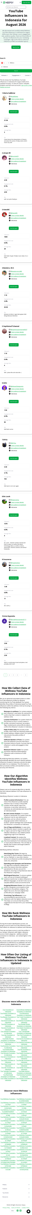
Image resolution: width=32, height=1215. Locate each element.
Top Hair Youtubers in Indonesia (8, 1068)
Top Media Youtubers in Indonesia (24, 1057)
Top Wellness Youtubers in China (8, 1103)
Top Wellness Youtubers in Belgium (24, 1143)
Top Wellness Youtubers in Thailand (8, 1147)
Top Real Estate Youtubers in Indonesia (8, 1075)
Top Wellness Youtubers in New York (24, 1147)
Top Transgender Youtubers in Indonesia (24, 1032)
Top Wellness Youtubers (8, 1099)
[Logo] (8, 2)
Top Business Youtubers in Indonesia (8, 1047)
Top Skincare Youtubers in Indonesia (8, 1054)
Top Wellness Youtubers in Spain (24, 1125)
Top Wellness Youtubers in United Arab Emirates (8, 1161)
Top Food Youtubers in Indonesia (8, 1021)
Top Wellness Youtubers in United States (24, 1100)
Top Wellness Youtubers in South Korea (24, 1118)
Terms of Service (15, 1207)
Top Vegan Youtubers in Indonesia (24, 1029)
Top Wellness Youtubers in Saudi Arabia (24, 1136)
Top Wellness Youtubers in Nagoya (24, 1165)
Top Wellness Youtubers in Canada (8, 1118)
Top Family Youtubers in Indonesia (24, 1068)
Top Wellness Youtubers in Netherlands (24, 1129)
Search (16, 70)
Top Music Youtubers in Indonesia (24, 1065)
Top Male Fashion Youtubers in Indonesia (24, 1072)
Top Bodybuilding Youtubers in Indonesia (8, 1050)
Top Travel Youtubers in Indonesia (24, 1018)
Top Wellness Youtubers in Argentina (24, 1154)
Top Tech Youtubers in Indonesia (24, 1036)
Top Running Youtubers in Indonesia (24, 1075)
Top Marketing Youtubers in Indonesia (24, 1014)
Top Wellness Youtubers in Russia (24, 1121)
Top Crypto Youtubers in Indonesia (24, 1047)
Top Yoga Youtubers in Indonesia (8, 1065)
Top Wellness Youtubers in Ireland (24, 1157)
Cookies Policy (25, 1207)
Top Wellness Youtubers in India (24, 1107)
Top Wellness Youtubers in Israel (8, 1168)
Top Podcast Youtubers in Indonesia (24, 1079)
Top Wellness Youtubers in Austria (24, 1150)
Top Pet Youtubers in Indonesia (24, 1050)
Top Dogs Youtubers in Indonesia (8, 1061)
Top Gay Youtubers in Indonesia (8, 1036)
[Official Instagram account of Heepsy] (17, 1210)
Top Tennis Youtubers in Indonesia (8, 1043)
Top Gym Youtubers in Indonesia (8, 1029)
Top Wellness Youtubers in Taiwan (8, 1139)
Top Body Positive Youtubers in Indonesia (8, 1039)
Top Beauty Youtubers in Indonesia (8, 1018)
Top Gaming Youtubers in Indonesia (24, 1043)
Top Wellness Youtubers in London (24, 1161)
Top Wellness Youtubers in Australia (8, 1125)
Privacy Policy (6, 1207)
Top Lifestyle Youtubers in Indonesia (8, 1032)
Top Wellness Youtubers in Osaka (8, 1132)
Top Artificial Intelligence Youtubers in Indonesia (24, 1010)
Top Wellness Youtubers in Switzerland (8, 1136)
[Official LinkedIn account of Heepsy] (20, 1210)
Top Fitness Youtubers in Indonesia (8, 1014)
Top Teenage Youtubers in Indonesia (8, 1072)
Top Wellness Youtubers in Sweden (8, 1143)
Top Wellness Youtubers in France (24, 1110)
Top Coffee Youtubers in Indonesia (8, 1079)
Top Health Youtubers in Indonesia (24, 1054)
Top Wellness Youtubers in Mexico (8, 1129)
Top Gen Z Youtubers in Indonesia (8, 1057)
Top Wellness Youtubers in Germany (8, 1107)
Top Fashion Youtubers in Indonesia (24, 1021)
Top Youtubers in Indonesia (8, 1010)
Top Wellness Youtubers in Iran (8, 1154)
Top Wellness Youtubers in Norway (8, 1165)
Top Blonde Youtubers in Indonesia (24, 1061)
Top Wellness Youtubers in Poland (24, 1139)
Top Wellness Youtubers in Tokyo (8, 1121)
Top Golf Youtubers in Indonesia (8, 1025)
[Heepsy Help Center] (20, 2)
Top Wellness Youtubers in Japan (24, 1103)
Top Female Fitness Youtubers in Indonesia (24, 1025)
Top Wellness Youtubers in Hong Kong (24, 1168)
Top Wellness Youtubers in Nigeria (8, 1157)
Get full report (13, 111)
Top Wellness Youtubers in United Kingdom (8, 1110)
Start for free (16, 47)
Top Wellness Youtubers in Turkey (24, 1132)
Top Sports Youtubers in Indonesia (24, 1039)
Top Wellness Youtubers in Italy (8, 1114)
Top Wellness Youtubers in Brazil (24, 1114)
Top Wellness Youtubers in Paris (8, 1150)
